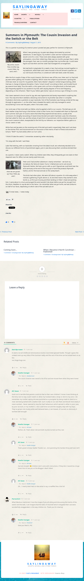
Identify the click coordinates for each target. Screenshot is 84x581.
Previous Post (6, 232)
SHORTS (24, 14)
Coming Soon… (10, 250)
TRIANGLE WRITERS (20, 22)
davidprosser (17, 349)
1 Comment (7, 253)
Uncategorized (16, 253)
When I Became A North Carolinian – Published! (59, 251)
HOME (16, 14)
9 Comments (10, 42)
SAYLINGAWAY (30, 6)
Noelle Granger (24, 373)
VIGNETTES (17, 18)
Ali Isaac (15, 391)
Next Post (79, 232)
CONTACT (33, 22)
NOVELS (37, 14)
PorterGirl (16, 499)
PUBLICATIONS (34, 18)
